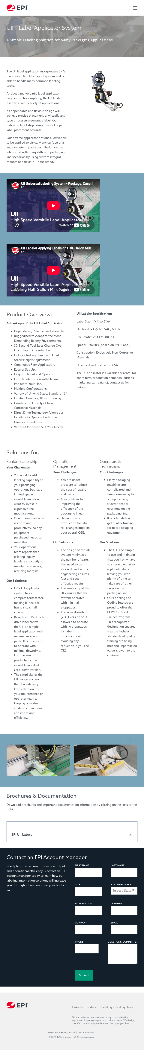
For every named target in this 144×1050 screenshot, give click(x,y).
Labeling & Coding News (117, 1007)
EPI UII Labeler (22, 834)
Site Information (86, 1032)
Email (114, 922)
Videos (92, 1007)
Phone (79, 941)
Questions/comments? (122, 941)
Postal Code (83, 903)
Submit (84, 975)
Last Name (117, 865)
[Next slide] (130, 739)
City (77, 884)
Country (117, 903)
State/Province (121, 884)
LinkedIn (77, 1007)
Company (81, 922)
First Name (82, 865)
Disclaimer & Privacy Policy (61, 1032)
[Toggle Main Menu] (135, 8)
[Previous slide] (123, 739)
